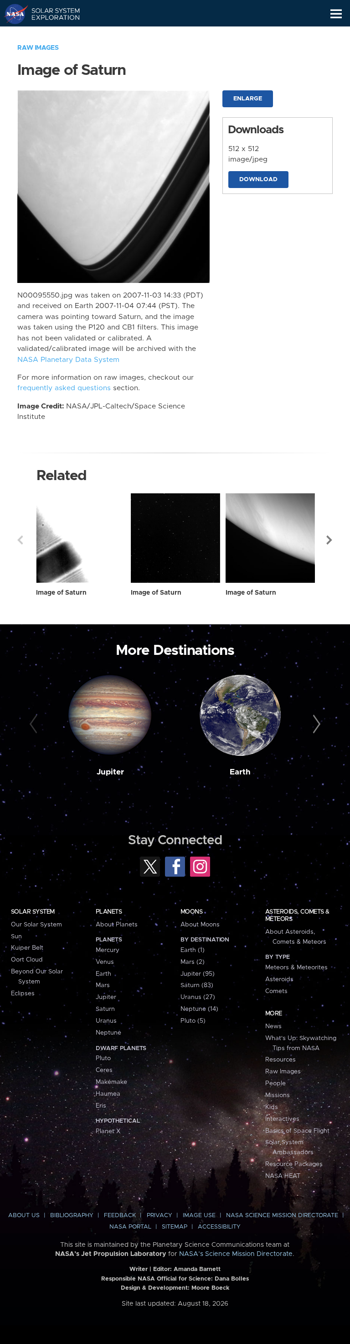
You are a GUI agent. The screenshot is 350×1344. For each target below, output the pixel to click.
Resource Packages (294, 1164)
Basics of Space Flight (297, 1131)
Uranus (106, 1021)
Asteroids (279, 979)
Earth (240, 772)
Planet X (108, 1131)
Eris (101, 1106)
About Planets (117, 924)
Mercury (107, 950)
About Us (24, 1215)
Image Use (199, 1215)
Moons (191, 912)
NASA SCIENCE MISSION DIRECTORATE (282, 1215)
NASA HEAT (282, 1176)
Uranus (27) (197, 997)
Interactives (282, 1119)
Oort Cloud (27, 960)
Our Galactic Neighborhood (50, 34)
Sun (16, 936)
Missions (277, 1095)
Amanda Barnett (197, 1269)
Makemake (111, 1082)
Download (258, 180)
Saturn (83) (196, 985)
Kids (271, 1107)
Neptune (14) (199, 1009)
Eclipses (23, 993)
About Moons (200, 924)
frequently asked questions (64, 388)
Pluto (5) (193, 1021)
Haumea (108, 1094)
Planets (109, 912)
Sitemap (174, 1227)
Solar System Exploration (50, 13)
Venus (105, 962)
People (275, 1083)
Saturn (105, 1009)
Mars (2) (192, 962)
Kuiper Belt (27, 948)
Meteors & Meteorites (296, 967)
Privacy (159, 1215)
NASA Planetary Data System (68, 359)
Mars (103, 985)
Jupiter (110, 772)
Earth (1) (192, 950)
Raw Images (37, 48)
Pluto (103, 1058)
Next (330, 539)
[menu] (336, 14)
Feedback (120, 1215)
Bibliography (71, 1215)
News (273, 1026)
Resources (280, 1059)
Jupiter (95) (197, 974)
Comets (276, 991)
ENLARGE (247, 99)
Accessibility (219, 1227)
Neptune (108, 1033)
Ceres (104, 1070)
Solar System (33, 912)
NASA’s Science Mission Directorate (236, 1254)
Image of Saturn (61, 593)
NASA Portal (130, 1227)
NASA (12, 13)
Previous (20, 539)
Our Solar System (36, 924)
